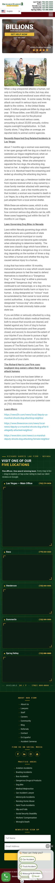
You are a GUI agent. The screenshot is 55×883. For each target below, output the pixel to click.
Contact (24, 733)
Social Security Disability (26, 813)
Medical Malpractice (24, 789)
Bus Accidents (22, 776)
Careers (24, 717)
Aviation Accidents (24, 768)
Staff (23, 712)
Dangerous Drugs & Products (28, 780)
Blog (23, 725)
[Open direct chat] (48, 846)
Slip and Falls (21, 809)
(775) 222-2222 (45, 552)
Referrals (25, 729)
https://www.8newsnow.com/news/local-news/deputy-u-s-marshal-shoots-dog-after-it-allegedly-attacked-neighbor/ (26, 427)
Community (26, 721)
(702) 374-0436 (45, 483)
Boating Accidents (24, 772)
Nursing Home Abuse (25, 801)
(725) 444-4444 (45, 586)
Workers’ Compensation (26, 818)
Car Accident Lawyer (25, 793)
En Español (25, 737)
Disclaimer (16, 876)
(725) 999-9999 (45, 619)
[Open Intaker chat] (22, 881)
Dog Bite (19, 784)
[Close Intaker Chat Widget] (52, 846)
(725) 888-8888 (45, 653)
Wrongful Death (23, 822)
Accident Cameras (29, 741)
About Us (25, 704)
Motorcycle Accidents (25, 797)
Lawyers (24, 708)
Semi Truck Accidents (25, 805)
